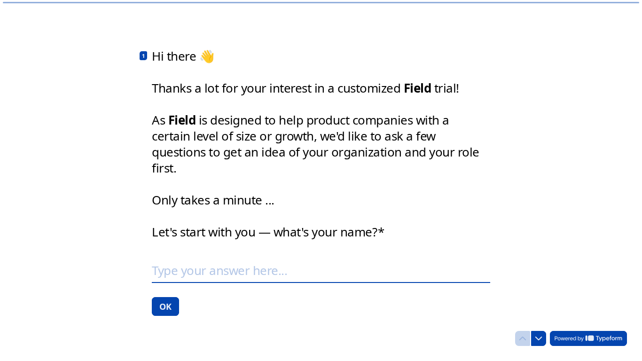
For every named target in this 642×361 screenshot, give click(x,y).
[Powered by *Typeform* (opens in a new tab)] (588, 338)
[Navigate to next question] (538, 338)
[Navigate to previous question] (522, 338)
